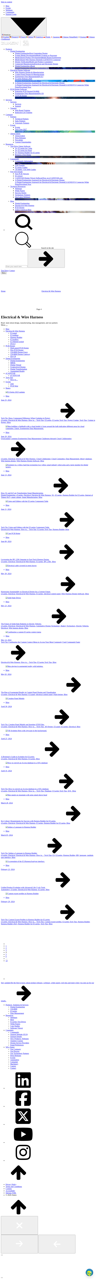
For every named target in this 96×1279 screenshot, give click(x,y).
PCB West (14, 386)
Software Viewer (16, 1028)
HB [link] (77, 855)
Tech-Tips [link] (40, 420)
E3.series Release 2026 (23, 79)
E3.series (13, 1011)
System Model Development (36, 55)
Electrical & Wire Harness (24, 205)
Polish (48, 37)
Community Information (24, 161)
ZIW (12, 384)
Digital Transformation (18, 369)
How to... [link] (31, 420)
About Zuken (15, 134)
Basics (8, 388)
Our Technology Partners (19, 1053)
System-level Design (18, 367)
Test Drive (5, 271)
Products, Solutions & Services (17, 1005)
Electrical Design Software (20, 70)
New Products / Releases (19, 1039)
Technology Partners (22, 195)
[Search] (23, 230)
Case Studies (15, 1026)
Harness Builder (16, 337)
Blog (7, 6)
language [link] (83, 855)
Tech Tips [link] (83, 420)
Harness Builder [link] (59, 529)
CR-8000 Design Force (19, 352)
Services (9, 100)
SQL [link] (69, 791)
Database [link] (48, 791)
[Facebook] (23, 1106)
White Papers (20, 191)
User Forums (20, 165)
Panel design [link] (58, 694)
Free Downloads (16, 172)
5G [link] (53, 495)
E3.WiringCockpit (17, 342)
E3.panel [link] (31, 694)
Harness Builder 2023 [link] (9, 924)
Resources (9, 144)
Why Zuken (10, 1047)
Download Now (88, 68)
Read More (52, 212)
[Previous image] (56, 1244)
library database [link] (86, 459)
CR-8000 (13, 1009)
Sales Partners (20, 121)
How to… (14, 380)
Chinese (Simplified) (70, 37)
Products (9, 49)
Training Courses (16, 1041)
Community (10, 12)
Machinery (14, 1064)
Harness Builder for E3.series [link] (73, 495)
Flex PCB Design (16, 350)
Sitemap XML (11, 1193)
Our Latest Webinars (22, 197)
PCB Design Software (18, 89)
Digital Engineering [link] (8, 495)
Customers (9, 1030)
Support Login (11, 14)
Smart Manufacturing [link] (30, 497)
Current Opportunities (23, 142)
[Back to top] (18, 1180)
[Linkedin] (23, 1088)
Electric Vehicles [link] (82, 626)
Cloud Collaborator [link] (43, 459)
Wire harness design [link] (8, 461)
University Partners (22, 123)
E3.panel (13, 333)
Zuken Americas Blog (23, 210)
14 (6, 961)
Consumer (14, 1062)
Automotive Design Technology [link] (48, 626)
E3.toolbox (14, 340)
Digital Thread (15, 365)
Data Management (17, 1013)
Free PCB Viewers (22, 174)
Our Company (15, 1049)
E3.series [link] (48, 420)
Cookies (9, 1189)
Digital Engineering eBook (25, 66)
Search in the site (47, 248)
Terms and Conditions (14, 1187)
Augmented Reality (17, 371)
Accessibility (10, 1191)
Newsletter (19, 140)
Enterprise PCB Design (27, 91)
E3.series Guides (21, 167)
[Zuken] (15, 45)
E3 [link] (54, 855)
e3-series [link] (4, 420)
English (6, 37)
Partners (13, 117)
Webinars (9, 10)
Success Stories (20, 193)
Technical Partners (22, 119)
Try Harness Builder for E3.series (27, 153)
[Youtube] (23, 1142)
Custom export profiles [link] (53, 922)
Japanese (56, 37)
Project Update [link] (73, 420)
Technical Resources (18, 186)
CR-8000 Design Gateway (20, 354)
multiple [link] (90, 855)
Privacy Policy (11, 1184)
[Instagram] (23, 1161)
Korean (83, 37)
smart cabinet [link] (16, 497)
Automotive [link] (5, 890)
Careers (13, 1066)
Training (13, 108)
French (23, 37)
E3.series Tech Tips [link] (59, 420)
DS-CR (13, 356)
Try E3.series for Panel (23, 151)
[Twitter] (23, 1124)
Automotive (14, 1060)
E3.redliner (14, 335)
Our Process (14, 1051)
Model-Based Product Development (38, 58)
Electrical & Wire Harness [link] (18, 420)
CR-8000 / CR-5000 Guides (25, 170)
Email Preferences (17, 1045)
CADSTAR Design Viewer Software (39, 178)
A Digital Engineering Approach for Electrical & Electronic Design (40, 83)
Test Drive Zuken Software (20, 146)
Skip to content (6, 2)
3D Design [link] (49, 727)
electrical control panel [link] (52, 594)
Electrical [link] (11, 459)
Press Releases (20, 138)
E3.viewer (19, 176)
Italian (31, 37)
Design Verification (34, 62)
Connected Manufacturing (36, 64)
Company (9, 115)
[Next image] (19, 1244)
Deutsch (14, 37)
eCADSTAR (10, 373)
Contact (12, 271)
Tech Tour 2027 (21, 129)
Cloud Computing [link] (58, 459)
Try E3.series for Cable (23, 148)
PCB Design (19, 208)
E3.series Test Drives (18, 1022)
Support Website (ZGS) (19, 1034)
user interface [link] (6, 857)
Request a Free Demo (23, 155)
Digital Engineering (17, 51)
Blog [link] (7, 396)
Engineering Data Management (29, 77)
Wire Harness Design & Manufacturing (29, 72)
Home (3, 291)
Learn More (36, 81)
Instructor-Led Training (23, 113)
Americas (7, 35)
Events (8, 8)
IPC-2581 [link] (47, 562)
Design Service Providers (19, 1043)
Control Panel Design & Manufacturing (29, 74)
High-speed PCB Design (19, 348)
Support (18, 106)
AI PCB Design (21, 96)
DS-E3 (12, 344)
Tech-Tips (9, 378)
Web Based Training (22, 110)
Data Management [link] (72, 459)
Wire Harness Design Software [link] (28, 461)
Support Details (16, 1037)
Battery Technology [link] (68, 626)
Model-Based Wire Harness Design (38, 60)
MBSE (12, 363)
